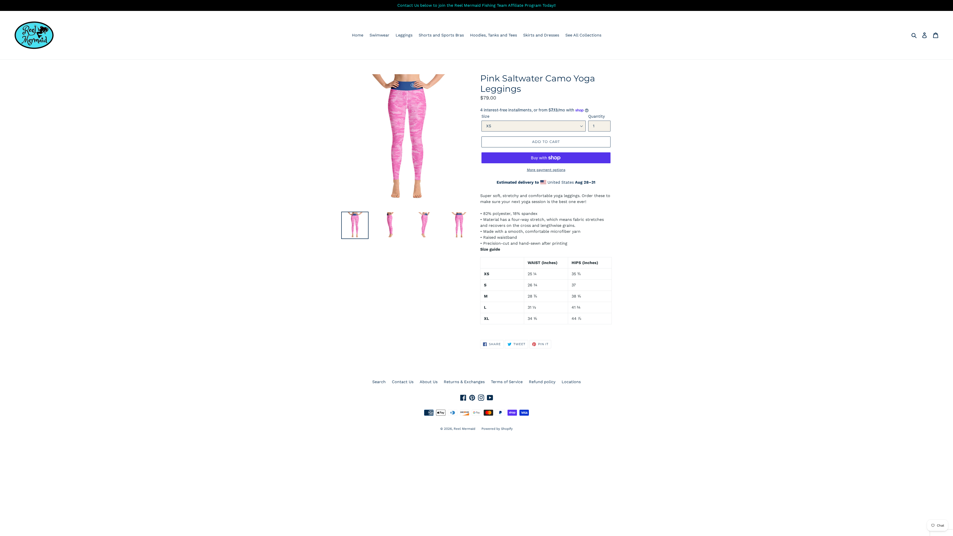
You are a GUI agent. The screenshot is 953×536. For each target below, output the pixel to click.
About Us (429, 381)
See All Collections (583, 35)
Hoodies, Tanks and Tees (493, 35)
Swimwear (379, 35)
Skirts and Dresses (541, 35)
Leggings (404, 35)
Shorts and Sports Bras (441, 35)
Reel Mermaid (464, 429)
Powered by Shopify (497, 429)
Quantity (596, 116)
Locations (571, 381)
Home (357, 35)
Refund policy (542, 381)
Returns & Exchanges (464, 381)
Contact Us (402, 381)
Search (379, 381)
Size (485, 116)
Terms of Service (507, 381)
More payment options (546, 170)
